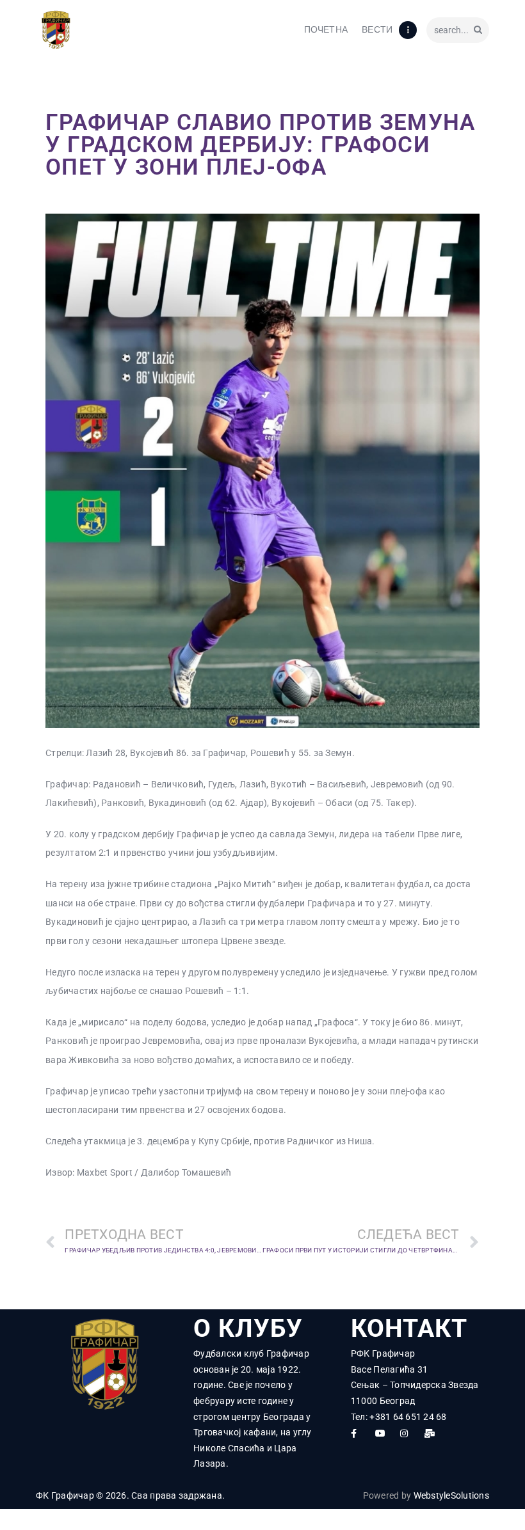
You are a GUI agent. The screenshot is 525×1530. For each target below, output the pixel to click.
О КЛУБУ (248, 1328)
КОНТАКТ (409, 1328)
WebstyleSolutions (451, 1495)
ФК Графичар (65, 1495)
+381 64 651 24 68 (407, 1417)
